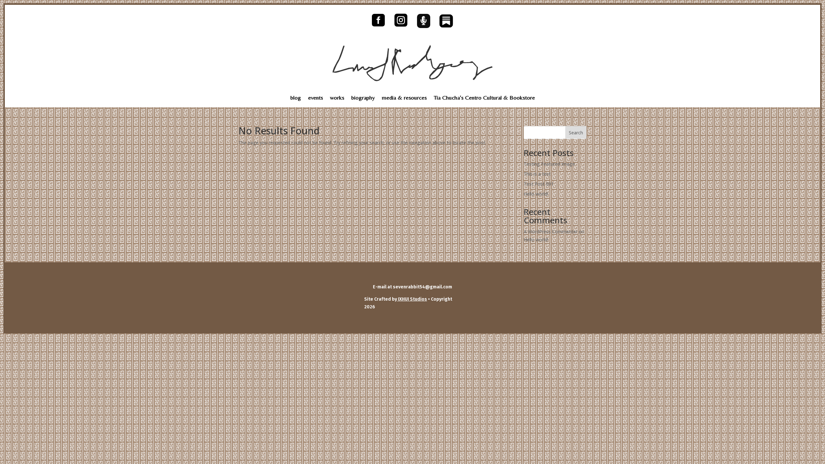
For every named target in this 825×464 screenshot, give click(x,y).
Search (576, 133)
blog (295, 98)
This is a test (537, 174)
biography (363, 98)
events (315, 98)
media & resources (404, 98)
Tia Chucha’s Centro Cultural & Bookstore (484, 98)
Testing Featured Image (549, 164)
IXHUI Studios (412, 299)
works (337, 98)
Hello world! (536, 194)
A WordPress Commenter (551, 231)
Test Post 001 (539, 184)
